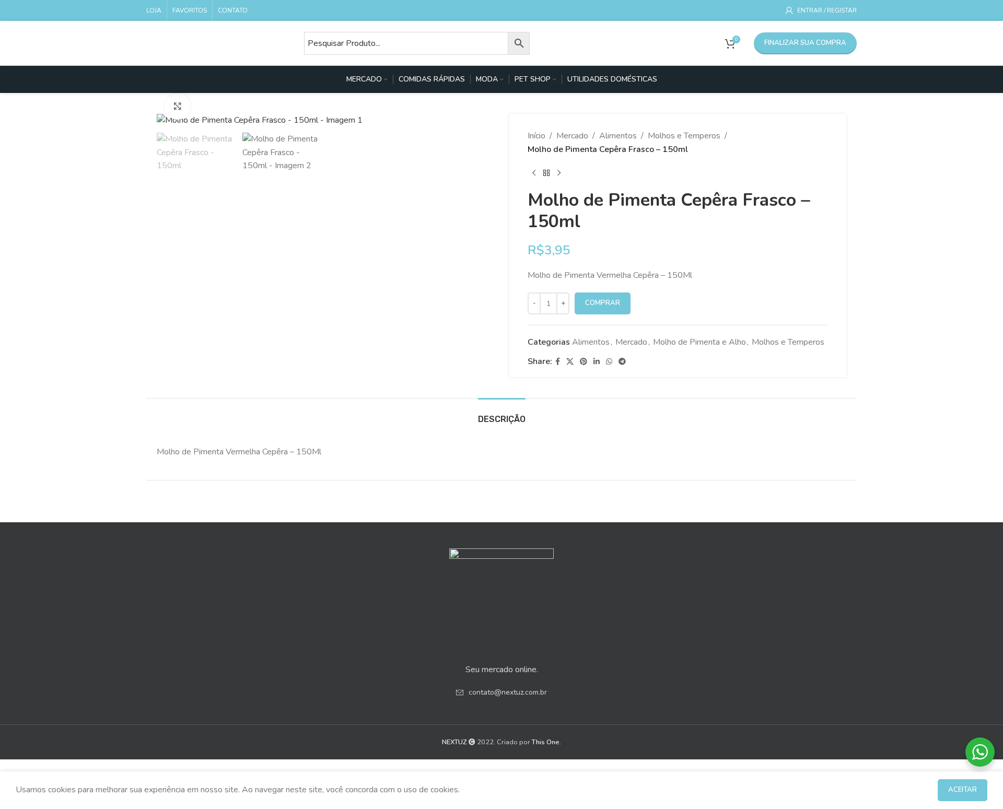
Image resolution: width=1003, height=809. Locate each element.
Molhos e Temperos (684, 136)
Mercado (572, 136)
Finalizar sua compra (805, 43)
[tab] (502, 414)
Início (536, 136)
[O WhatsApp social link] (609, 362)
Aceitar (962, 789)
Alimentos (618, 136)
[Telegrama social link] (622, 362)
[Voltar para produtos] (546, 173)
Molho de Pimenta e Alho (699, 342)
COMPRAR (602, 303)
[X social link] (570, 362)
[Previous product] (534, 173)
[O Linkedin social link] (596, 362)
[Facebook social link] (557, 362)
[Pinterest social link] (583, 362)
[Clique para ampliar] (178, 106)
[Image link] (501, 599)
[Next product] (559, 173)
